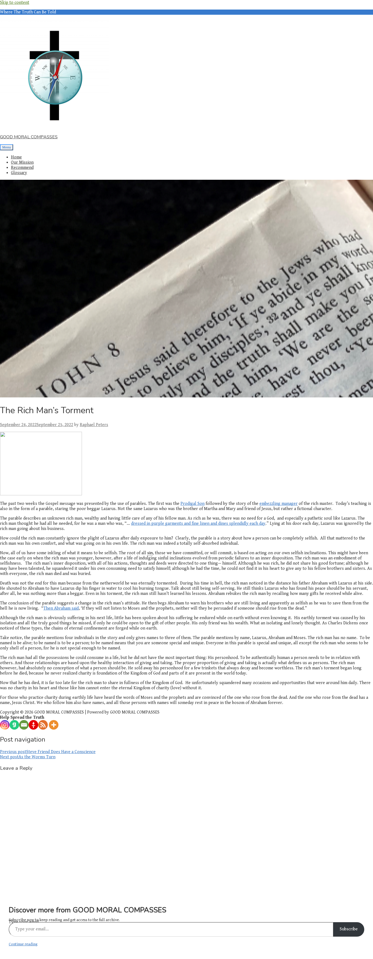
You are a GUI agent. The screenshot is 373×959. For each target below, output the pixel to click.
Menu (6, 147)
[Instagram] (5, 725)
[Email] (24, 725)
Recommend (22, 167)
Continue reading (23, 944)
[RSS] (43, 725)
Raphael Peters (94, 424)
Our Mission (22, 162)
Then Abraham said (61, 608)
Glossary (19, 172)
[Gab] (14, 725)
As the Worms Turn (27, 757)
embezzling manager (278, 503)
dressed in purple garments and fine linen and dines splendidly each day (198, 523)
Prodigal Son (192, 503)
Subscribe (349, 929)
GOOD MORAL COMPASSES (29, 137)
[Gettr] (33, 725)
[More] (54, 725)
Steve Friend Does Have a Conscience (48, 751)
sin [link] (150, 553)
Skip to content (14, 2)
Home (16, 157)
